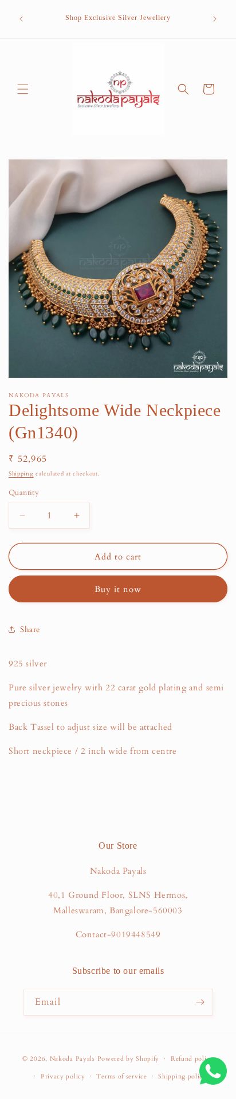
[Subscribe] (200, 1002)
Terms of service (121, 1076)
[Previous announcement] (21, 18)
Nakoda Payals (72, 1058)
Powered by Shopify (128, 1058)
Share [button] (30, 629)
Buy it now (118, 589)
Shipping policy (182, 1076)
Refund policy (192, 1058)
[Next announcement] (214, 18)
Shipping (21, 474)
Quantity (24, 492)
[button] (23, 89)
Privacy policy (63, 1076)
